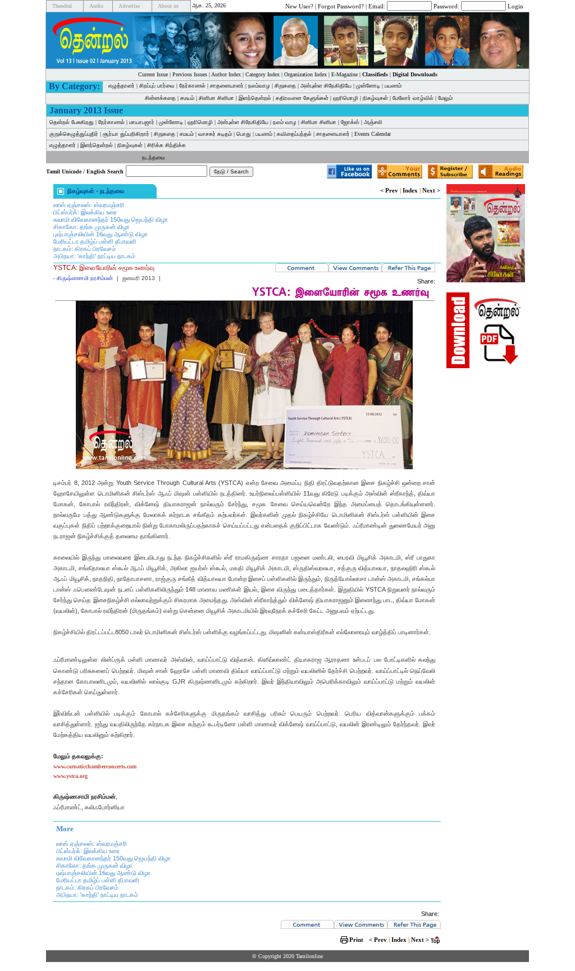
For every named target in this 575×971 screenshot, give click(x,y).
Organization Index (305, 74)
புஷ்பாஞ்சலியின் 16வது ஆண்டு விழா (100, 234)
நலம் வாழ (284, 122)
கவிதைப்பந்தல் (294, 134)
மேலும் (445, 98)
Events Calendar (372, 134)
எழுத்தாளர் (121, 86)
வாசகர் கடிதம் (215, 134)
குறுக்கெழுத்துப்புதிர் (73, 134)
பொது (243, 134)
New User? (299, 5)
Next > (431, 190)
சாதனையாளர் (227, 86)
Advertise (129, 6)
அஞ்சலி (373, 122)
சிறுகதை (285, 86)
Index (410, 190)
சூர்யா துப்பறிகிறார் (126, 134)
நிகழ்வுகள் (375, 98)
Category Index (262, 74)
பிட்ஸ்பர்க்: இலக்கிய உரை (85, 212)
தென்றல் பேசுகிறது (71, 122)
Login (515, 5)
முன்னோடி (171, 122)
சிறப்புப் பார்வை (157, 86)
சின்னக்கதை (160, 98)
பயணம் (393, 86)
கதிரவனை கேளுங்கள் (302, 98)
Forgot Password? (341, 5)
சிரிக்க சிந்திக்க (166, 145)
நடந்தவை (153, 157)
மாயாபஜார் (141, 122)
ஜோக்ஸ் (350, 122)
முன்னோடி (368, 86)
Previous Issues (189, 74)
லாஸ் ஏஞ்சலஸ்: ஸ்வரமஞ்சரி (88, 204)
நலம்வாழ (259, 86)
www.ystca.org (70, 776)
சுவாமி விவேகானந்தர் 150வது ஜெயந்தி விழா (110, 219)
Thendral (62, 6)
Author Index (226, 74)
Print (356, 939)
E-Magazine (344, 74)
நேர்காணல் (192, 86)
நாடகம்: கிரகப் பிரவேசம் (84, 248)
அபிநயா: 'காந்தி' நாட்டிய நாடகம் (94, 256)
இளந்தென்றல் (255, 98)
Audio (96, 6)
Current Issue (153, 74)
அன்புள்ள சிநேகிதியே (326, 86)
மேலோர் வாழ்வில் (413, 98)
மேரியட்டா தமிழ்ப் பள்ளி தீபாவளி (94, 241)
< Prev (389, 190)
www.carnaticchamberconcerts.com (94, 766)
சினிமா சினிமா (216, 98)
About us (168, 6)
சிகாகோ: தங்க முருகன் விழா (91, 226)
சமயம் (187, 98)
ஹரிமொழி (345, 98)
